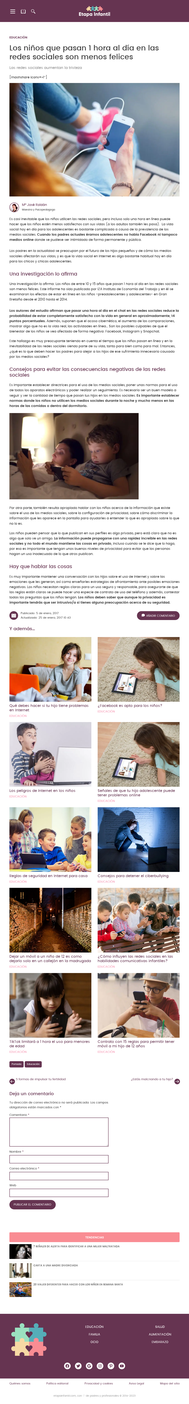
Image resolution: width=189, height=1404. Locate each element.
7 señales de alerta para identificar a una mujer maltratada (76, 1246)
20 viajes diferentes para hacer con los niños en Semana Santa (78, 1284)
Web (12, 1185)
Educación (18, 37)
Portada (16, 1064)
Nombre (16, 1151)
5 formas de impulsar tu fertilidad (41, 1079)
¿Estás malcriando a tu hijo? (152, 1079)
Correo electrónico (24, 1168)
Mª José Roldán (34, 205)
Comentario (19, 1114)
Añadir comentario (160, 615)
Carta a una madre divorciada (55, 1265)
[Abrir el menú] (13, 11)
